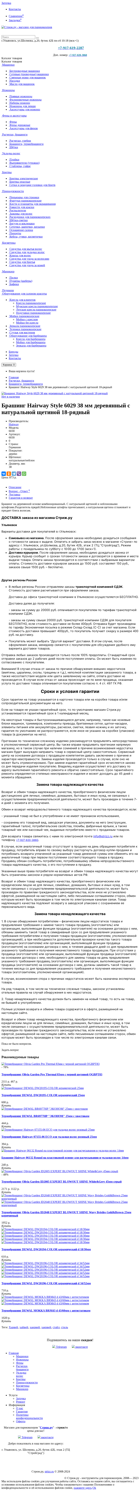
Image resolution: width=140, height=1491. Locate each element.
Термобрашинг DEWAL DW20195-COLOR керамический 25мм (43, 1095)
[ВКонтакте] (3, 474)
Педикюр (7, 290)
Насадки (14, 80)
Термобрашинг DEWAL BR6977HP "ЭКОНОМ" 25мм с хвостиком (45, 1116)
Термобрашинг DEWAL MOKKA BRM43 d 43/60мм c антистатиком (45, 1310)
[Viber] (19, 474)
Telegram (61, 1346)
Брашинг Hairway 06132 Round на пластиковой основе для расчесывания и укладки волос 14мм (65, 1157)
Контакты (15, 9)
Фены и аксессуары (14, 115)
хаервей (46, 1327)
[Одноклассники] (9, 474)
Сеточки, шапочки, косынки (27, 226)
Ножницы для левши (22, 106)
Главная (14, 377)
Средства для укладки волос (27, 252)
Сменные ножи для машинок (27, 77)
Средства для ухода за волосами (29, 258)
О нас (19, 1408)
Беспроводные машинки (24, 70)
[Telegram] (14, 474)
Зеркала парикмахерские (24, 325)
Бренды (13, 351)
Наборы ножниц (19, 102)
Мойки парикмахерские (24, 316)
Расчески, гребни (20, 140)
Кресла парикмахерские (31, 303)
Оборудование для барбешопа (28, 335)
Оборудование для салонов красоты (24, 293)
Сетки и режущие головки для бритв (32, 185)
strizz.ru (49, 1471)
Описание (15, 487)
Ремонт (20, 1401)
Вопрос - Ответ (19, 491)
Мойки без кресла (27, 322)
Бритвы (6, 172)
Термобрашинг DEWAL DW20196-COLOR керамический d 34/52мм (46, 1283)
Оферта (20, 1421)
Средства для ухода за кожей (27, 265)
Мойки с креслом (27, 319)
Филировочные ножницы (25, 99)
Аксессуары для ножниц (24, 109)
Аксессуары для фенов (23, 128)
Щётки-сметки (18, 220)
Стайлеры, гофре (20, 166)
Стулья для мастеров (22, 332)
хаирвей (35, 1327)
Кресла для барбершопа (30, 339)
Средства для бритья (22, 262)
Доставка (14, 494)
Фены (13, 121)
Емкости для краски (21, 207)
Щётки (13, 147)
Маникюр (7, 271)
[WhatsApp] (24, 474)
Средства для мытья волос (25, 248)
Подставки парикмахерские (33, 312)
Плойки (14, 159)
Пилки (13, 277)
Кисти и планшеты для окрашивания (32, 203)
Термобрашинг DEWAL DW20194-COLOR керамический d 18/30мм (46, 1249)
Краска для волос (20, 255)
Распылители (17, 210)
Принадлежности (12, 191)
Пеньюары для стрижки (24, 197)
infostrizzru (102, 836)
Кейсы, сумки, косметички (26, 236)
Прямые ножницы (20, 96)
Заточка (6, 3)
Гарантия (22, 1411)
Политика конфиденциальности (29, 1416)
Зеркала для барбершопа (31, 345)
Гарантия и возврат (21, 497)
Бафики (14, 284)
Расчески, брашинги (14, 134)
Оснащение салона (21, 230)
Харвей (13, 1327)
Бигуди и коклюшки (22, 223)
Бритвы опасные (19, 181)
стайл (56, 1327)
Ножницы (8, 90)
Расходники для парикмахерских (29, 217)
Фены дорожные (19, 125)
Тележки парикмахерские (25, 329)
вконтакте (81, 1346)
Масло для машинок (22, 84)
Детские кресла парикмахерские (36, 309)
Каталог (11, 61)
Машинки (8, 64)
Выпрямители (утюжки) (24, 162)
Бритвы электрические (23, 178)
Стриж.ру (46, 1427)
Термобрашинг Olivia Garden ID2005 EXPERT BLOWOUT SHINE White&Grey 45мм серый (61, 1181)
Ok (94, 1487)
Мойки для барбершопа (30, 342)
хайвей (24, 1327)
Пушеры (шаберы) (20, 280)
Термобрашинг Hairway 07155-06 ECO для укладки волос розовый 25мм (49, 1136)
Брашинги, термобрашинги (26, 143)
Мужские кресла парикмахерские (37, 306)
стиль (64, 1327)
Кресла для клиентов (22, 299)
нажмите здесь (83, 1487)
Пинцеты (15, 233)
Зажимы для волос (20, 213)
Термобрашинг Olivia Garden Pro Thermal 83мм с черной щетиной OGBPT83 (51, 1074)
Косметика (8, 242)
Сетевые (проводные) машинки (29, 74)
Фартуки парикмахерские (25, 200)
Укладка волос (10, 153)
